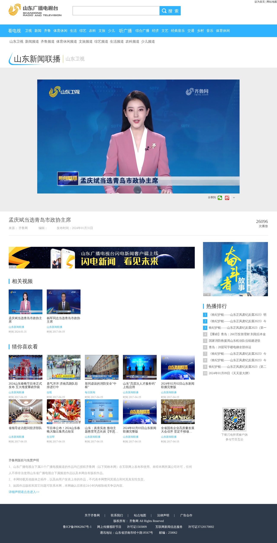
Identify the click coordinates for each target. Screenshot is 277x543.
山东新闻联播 (16, 326)
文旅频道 (86, 41)
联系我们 (117, 515)
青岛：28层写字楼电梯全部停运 (228, 347)
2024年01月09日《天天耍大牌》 (227, 373)
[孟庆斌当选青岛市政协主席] (25, 301)
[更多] (234, 197)
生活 (73, 31)
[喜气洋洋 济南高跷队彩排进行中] (64, 367)
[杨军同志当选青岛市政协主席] (64, 301)
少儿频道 (148, 41)
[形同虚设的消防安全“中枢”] (102, 367)
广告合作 (186, 515)
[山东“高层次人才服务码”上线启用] (140, 367)
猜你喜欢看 (25, 347)
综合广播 (142, 31)
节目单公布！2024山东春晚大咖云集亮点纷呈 (63, 429)
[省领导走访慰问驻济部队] (25, 411)
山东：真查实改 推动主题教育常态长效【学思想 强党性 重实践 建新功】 (101, 431)
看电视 (14, 30)
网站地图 (272, 1)
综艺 (82, 31)
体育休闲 (60, 31)
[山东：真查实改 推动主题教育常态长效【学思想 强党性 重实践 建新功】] (102, 411)
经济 (155, 31)
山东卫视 (16, 41)
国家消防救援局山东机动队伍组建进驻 (232, 340)
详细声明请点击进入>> (24, 492)
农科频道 (132, 41)
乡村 (200, 31)
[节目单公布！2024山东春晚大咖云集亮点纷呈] (64, 411)
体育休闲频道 (66, 41)
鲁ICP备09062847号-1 (77, 526)
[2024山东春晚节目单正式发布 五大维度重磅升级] (25, 367)
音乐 (209, 31)
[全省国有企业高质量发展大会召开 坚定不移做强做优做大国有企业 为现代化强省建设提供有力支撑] (178, 411)
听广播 (125, 30)
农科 (92, 31)
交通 (190, 31)
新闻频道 (32, 41)
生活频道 (117, 41)
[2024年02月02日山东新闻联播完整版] (178, 367)
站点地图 (140, 515)
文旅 (101, 31)
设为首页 (259, 1)
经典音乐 (178, 31)
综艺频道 (101, 41)
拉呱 (49, 392)
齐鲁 (47, 31)
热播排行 (216, 306)
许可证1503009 (137, 526)
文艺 (164, 31)
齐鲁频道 (48, 41)
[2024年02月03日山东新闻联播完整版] (140, 411)
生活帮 (51, 436)
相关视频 (22, 281)
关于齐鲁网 (92, 515)
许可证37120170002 (201, 526)
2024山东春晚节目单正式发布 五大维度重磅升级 (25, 385)
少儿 (111, 31)
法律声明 (163, 515)
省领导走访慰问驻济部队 (25, 428)
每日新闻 (90, 392)
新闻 (37, 31)
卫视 (28, 31)
